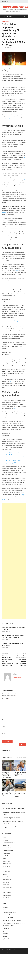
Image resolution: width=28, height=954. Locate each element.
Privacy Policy (6, 928)
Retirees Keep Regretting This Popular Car (6, 793)
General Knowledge (8, 850)
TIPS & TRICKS (7, 892)
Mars (15, 408)
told (24, 157)
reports (17, 270)
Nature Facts (6, 861)
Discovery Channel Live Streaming (12, 920)
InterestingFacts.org (16, 949)
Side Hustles (6, 882)
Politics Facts (6, 871)
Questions (5, 931)
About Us (5, 907)
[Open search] (24, 16)
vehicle (9, 119)
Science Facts (6, 876)
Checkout (5, 910)
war (23, 494)
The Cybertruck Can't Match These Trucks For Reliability (19, 794)
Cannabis (5, 840)
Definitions (6, 845)
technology (22, 179)
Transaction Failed (8, 917)
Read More (5, 500)
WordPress (10, 952)
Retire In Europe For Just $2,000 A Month (20, 774)
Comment (5, 698)
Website (4, 733)
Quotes (5, 874)
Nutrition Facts (7, 863)
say (11, 381)
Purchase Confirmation (10, 912)
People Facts (6, 866)
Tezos (4, 890)
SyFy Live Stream (7, 938)
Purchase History (8, 914)
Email (4, 726)
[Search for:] (14, 744)
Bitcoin (5, 837)
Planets (5, 869)
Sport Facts (6, 884)
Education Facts (7, 848)
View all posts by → (18, 677)
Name (4, 719)
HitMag (17, 952)
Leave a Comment (18, 47)
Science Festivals (7, 879)
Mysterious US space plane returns (15, 323)
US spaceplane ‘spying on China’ (14, 321)
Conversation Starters (9, 842)
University (17, 366)
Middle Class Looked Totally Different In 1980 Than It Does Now (7, 775)
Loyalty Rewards (7, 855)
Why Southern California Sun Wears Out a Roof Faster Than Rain (12, 636)
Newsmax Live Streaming (9, 925)
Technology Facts (7, 887)
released (4, 212)
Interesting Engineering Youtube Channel (14, 923)
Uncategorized (5, 21)
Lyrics (4, 858)
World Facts (6, 897)
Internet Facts (6, 853)
